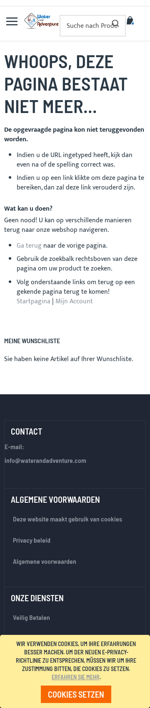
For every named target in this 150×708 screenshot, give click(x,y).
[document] (76, 671)
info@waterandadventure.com (45, 460)
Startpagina (33, 301)
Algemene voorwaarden (44, 561)
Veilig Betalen (31, 617)
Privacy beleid (31, 540)
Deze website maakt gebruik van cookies (67, 519)
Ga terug (29, 245)
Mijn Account (74, 301)
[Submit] (115, 21)
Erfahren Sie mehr (76, 677)
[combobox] (93, 26)
